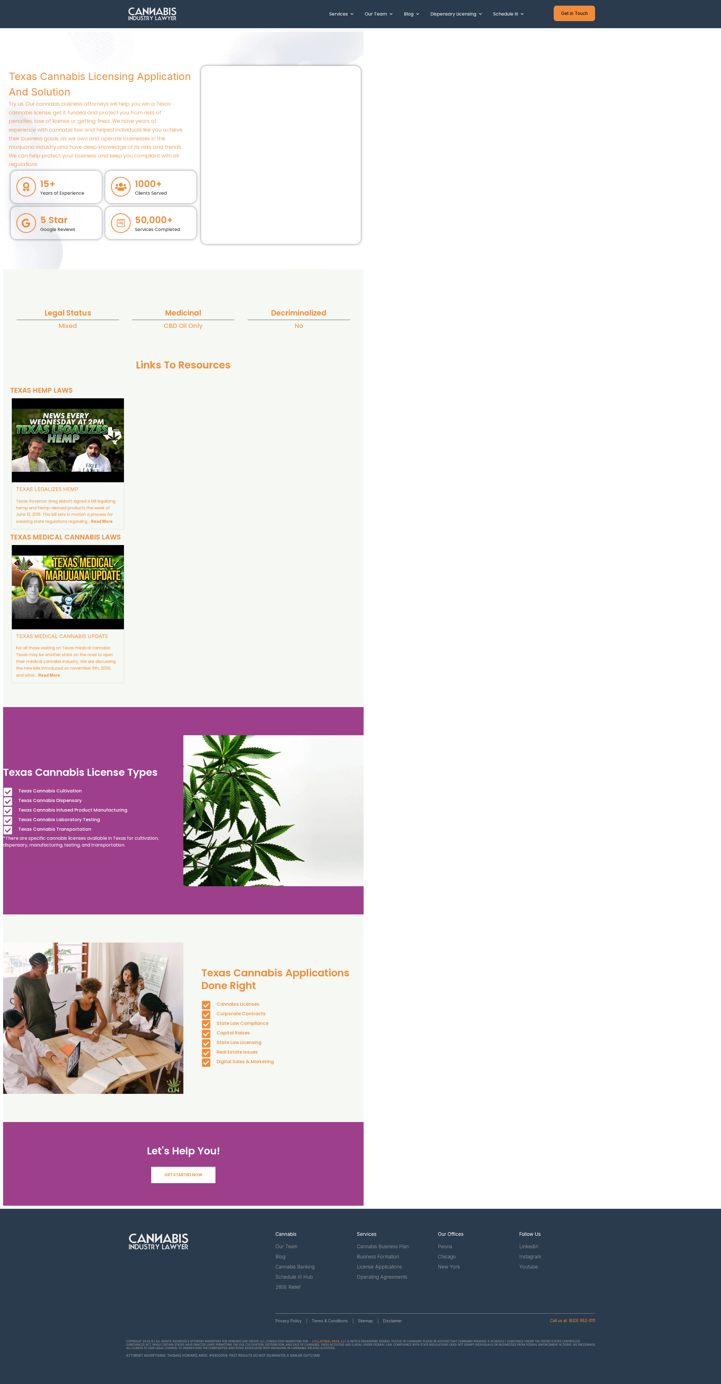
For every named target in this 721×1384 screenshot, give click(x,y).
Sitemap (365, 1320)
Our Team (376, 14)
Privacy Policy (288, 1320)
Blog (408, 14)
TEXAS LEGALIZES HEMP (47, 489)
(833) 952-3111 (582, 1320)
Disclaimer (392, 1320)
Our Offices (451, 1234)
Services (338, 14)
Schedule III (505, 14)
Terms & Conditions (330, 1320)
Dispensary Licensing (453, 14)
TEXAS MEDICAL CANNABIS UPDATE (62, 636)
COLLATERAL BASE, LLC (329, 1341)
